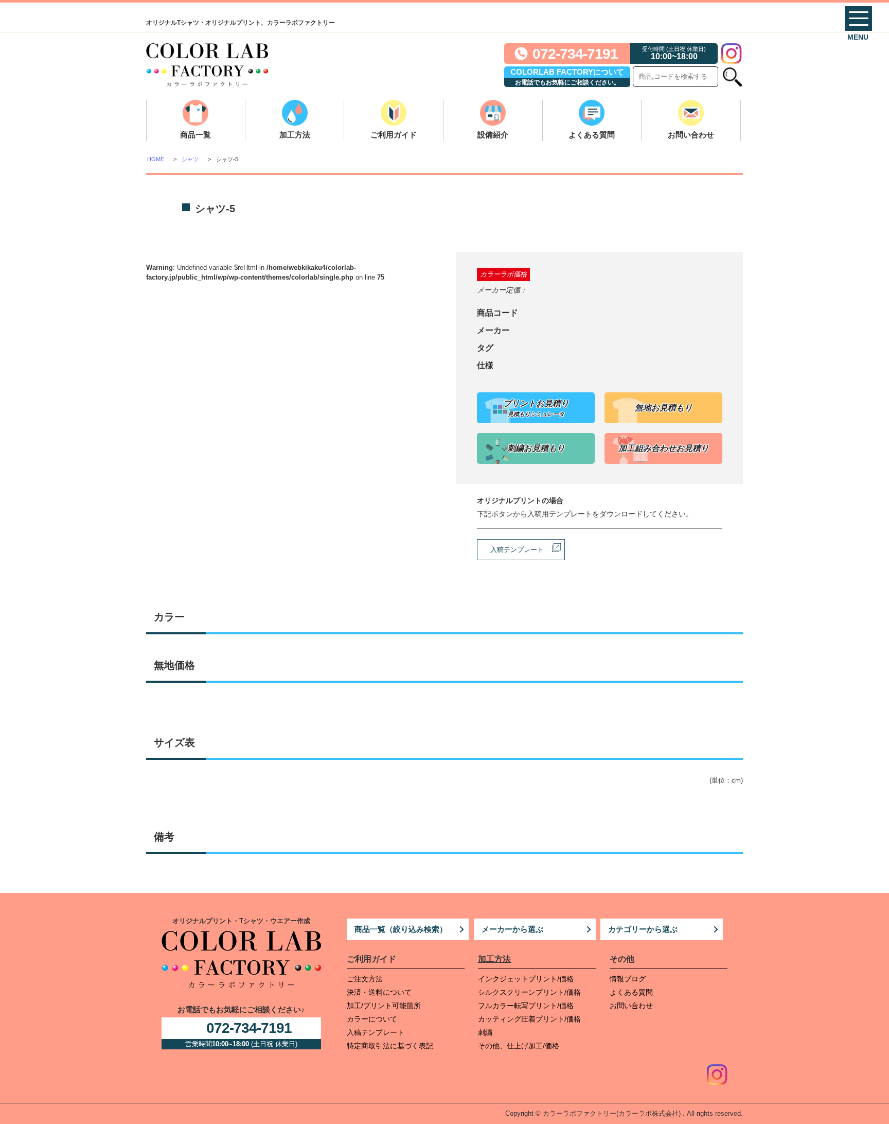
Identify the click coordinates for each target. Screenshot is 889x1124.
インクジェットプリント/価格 (526, 979)
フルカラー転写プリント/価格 (526, 1005)
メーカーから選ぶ (512, 929)
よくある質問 (591, 134)
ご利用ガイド (393, 134)
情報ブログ (628, 979)
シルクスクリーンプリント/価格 (529, 992)
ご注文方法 (365, 979)
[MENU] (858, 18)
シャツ (190, 159)
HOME (155, 159)
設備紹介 (492, 134)
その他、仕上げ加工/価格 (518, 1046)
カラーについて (372, 1019)
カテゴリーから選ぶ (643, 929)
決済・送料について (379, 992)
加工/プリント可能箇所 (384, 1005)
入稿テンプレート (517, 550)
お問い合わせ (691, 134)
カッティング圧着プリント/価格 (529, 1019)
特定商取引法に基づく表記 (390, 1046)
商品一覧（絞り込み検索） (400, 929)
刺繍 (485, 1032)
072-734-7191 (575, 54)
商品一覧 (195, 134)
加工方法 (294, 134)
